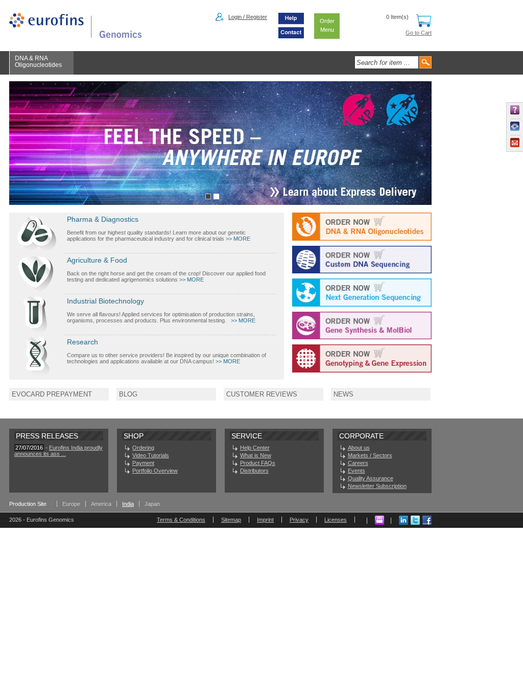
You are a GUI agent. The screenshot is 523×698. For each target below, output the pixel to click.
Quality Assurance (370, 478)
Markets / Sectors (370, 455)
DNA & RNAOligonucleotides (38, 61)
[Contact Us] (291, 36)
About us (359, 448)
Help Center (255, 448)
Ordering (143, 448)
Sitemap (231, 520)
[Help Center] (291, 23)
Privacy (299, 520)
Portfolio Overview (155, 471)
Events (356, 471)
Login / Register (247, 17)
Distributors (254, 471)
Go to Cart (419, 33)
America (101, 504)
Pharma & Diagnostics (102, 219)
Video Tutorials (150, 455)
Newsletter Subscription (377, 486)
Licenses (335, 520)
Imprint (265, 520)
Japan (152, 504)
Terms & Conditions (181, 520)
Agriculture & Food (97, 260)
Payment (143, 463)
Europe (71, 504)
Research (82, 342)
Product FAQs (257, 463)
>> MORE (238, 239)
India (128, 504)
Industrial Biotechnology (105, 301)
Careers (358, 463)
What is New (255, 455)
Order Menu (327, 25)
